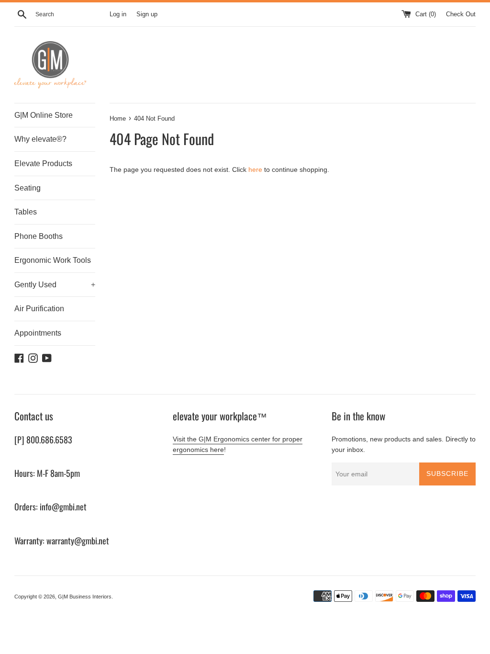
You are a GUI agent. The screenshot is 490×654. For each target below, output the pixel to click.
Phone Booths (38, 236)
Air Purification (39, 308)
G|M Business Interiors (84, 596)
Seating (27, 188)
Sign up (146, 14)
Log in (118, 14)
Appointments (37, 333)
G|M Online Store (43, 115)
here (255, 169)
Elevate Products (43, 163)
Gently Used (54, 285)
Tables (25, 212)
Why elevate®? (40, 139)
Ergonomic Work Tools (52, 260)
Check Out (461, 14)
